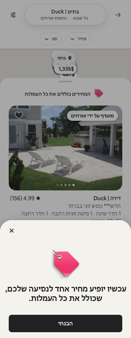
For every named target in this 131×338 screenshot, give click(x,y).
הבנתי (65, 323)
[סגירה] (12, 231)
